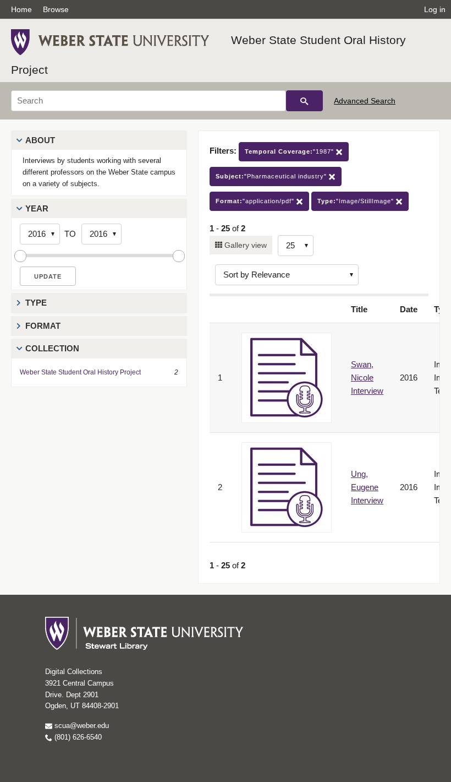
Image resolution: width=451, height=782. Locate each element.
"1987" (290, 151)
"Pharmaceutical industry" (272, 176)
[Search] (304, 100)
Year (36, 208)
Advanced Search (364, 100)
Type (36, 302)
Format (43, 325)
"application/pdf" (256, 201)
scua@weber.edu (80, 725)
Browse (56, 9)
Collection (52, 348)
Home (21, 9)
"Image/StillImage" (356, 201)
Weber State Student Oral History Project (80, 372)
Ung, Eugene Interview (367, 487)
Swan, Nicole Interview (367, 377)
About (40, 140)
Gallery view (244, 245)
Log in (435, 9)
